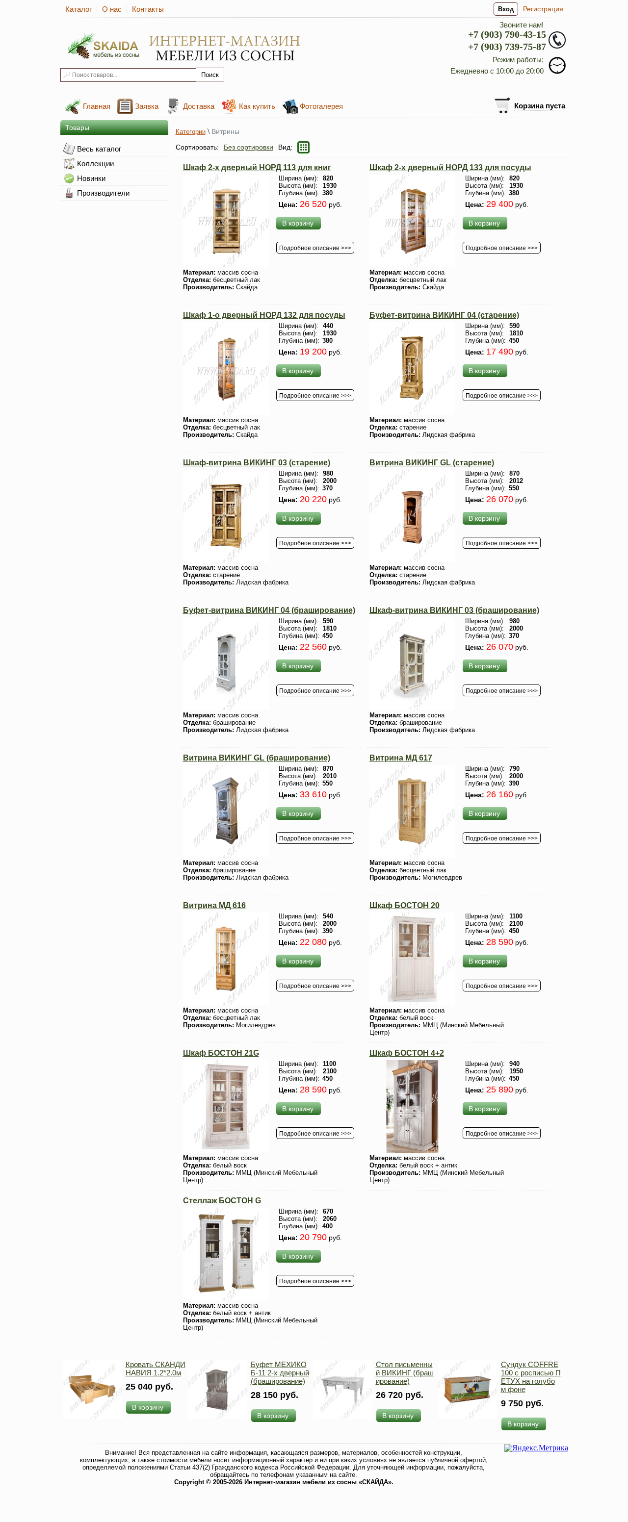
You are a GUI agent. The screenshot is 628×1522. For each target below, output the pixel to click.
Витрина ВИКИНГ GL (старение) (431, 462)
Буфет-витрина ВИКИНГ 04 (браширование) (269, 610)
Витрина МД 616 (214, 905)
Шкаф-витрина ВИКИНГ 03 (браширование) (454, 610)
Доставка (198, 106)
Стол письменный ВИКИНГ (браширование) (405, 1372)
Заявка (146, 106)
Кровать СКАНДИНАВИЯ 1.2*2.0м (155, 1368)
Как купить (257, 106)
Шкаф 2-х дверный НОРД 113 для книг (257, 167)
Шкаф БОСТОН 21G (221, 1053)
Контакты (148, 9)
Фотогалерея (321, 106)
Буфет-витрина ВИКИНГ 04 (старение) (444, 315)
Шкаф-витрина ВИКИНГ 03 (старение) (256, 462)
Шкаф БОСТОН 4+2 (406, 1053)
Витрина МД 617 (400, 758)
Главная (96, 106)
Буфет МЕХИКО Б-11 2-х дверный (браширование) (280, 1372)
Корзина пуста (539, 105)
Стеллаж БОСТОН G (222, 1200)
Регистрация (543, 9)
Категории (191, 131)
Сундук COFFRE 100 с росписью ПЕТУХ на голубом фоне (531, 1377)
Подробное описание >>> (315, 248)
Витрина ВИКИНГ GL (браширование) (256, 758)
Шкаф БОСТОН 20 (404, 905)
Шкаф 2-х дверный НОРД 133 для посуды (450, 167)
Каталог (78, 9)
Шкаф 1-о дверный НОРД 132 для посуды (264, 315)
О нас (112, 9)
